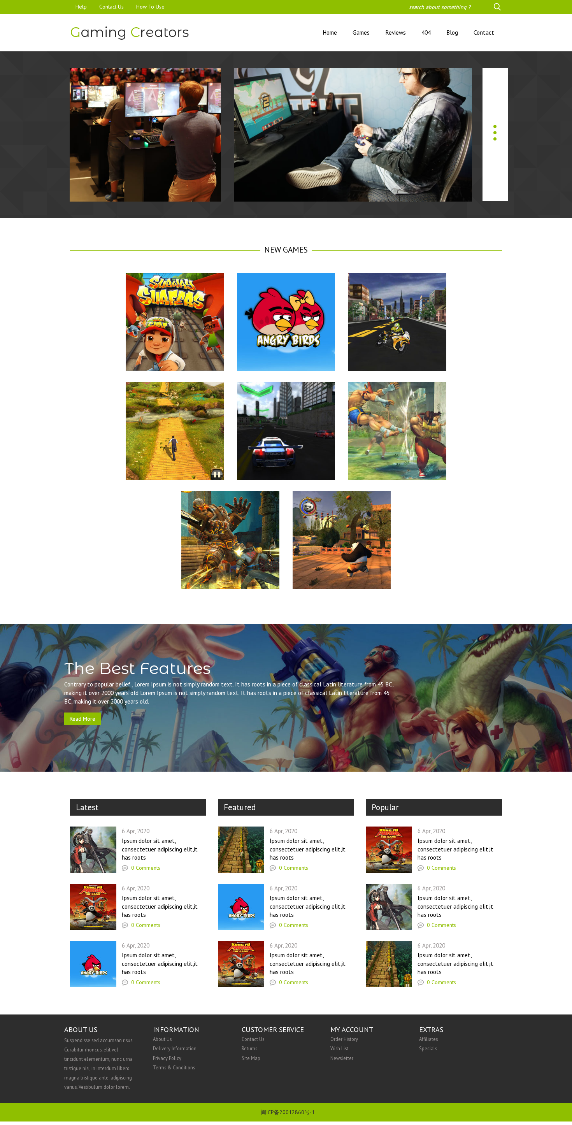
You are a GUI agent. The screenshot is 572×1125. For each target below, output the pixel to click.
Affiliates (428, 1039)
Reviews (395, 32)
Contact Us (111, 6)
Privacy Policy (167, 1058)
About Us (162, 1039)
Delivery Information (175, 1048)
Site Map (251, 1058)
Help (81, 6)
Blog (452, 32)
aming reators (129, 32)
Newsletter (341, 1058)
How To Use (150, 6)
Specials (428, 1048)
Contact (484, 32)
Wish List (339, 1048)
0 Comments (145, 867)
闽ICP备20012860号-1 (288, 1112)
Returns (249, 1048)
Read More (82, 718)
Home (330, 32)
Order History (344, 1039)
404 (426, 32)
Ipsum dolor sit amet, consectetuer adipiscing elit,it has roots (160, 849)
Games (361, 32)
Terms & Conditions (174, 1067)
